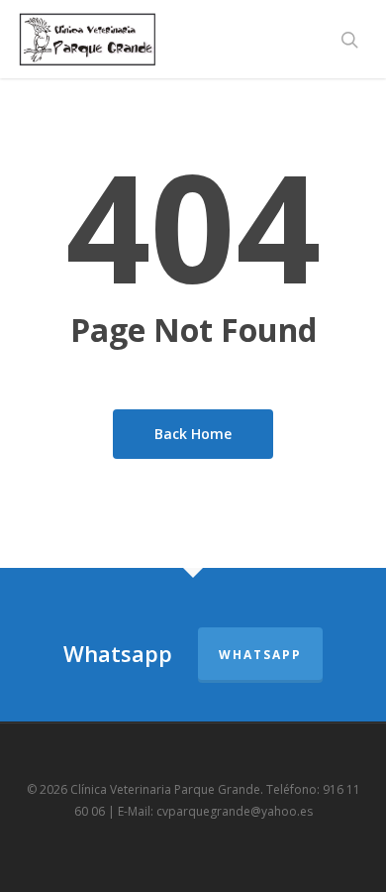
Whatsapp (260, 654)
